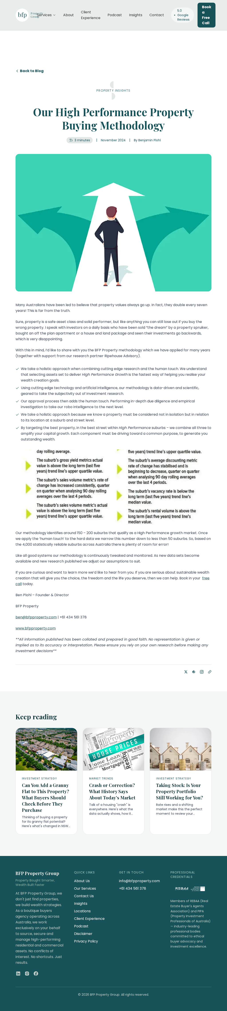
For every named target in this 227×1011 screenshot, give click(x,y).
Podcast (115, 15)
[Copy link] (209, 672)
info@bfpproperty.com (139, 880)
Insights (135, 15)
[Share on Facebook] (194, 672)
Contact (156, 15)
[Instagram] (27, 973)
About (68, 15)
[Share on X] (186, 672)
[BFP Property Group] (23, 15)
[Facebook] (36, 973)
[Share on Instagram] (202, 672)
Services (44, 15)
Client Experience (90, 15)
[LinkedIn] (18, 973)
